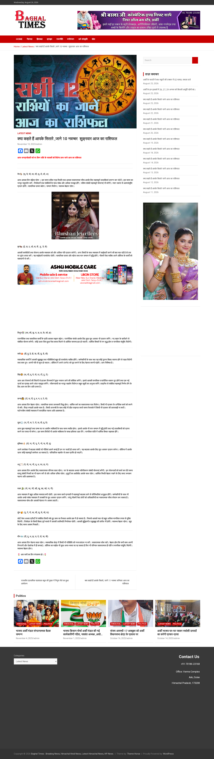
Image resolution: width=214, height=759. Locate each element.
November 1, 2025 (71, 638)
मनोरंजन (70, 39)
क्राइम (49, 39)
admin (39, 144)
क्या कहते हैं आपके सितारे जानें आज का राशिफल (161, 109)
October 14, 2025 (165, 638)
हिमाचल (40, 39)
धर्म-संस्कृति (82, 39)
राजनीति (59, 39)
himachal (22, 624)
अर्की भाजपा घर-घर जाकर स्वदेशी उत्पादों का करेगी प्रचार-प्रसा (177, 632)
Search (195, 60)
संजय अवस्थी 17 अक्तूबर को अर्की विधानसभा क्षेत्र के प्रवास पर (127, 632)
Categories (19, 655)
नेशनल (29, 39)
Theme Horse (133, 753)
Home (19, 39)
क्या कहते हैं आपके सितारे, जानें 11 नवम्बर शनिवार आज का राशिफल (107, 582)
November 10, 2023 (26, 144)
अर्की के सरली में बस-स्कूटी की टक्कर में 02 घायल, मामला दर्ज (167, 79)
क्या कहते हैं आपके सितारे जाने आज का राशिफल (161, 99)
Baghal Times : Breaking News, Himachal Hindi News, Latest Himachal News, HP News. (72, 753)
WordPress (168, 753)
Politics (21, 596)
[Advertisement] (75, 308)
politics (48, 624)
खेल (93, 39)
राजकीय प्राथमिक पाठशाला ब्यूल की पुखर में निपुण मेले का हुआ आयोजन (45, 582)
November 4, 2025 (24, 638)
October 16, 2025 (118, 638)
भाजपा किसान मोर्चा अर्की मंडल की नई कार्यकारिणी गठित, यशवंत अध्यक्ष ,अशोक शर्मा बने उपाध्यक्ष (83, 634)
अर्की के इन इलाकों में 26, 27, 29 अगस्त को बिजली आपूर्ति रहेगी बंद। (169, 89)
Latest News (24, 133)
